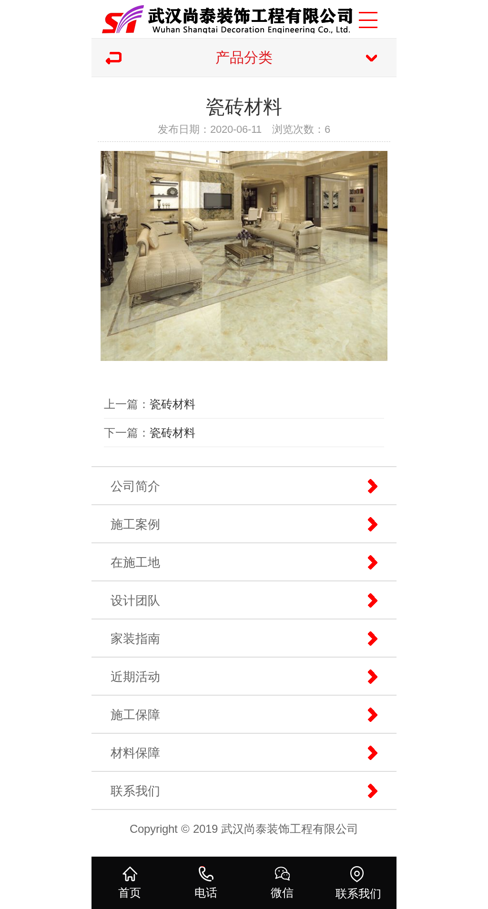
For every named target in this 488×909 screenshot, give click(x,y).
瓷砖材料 (172, 404)
